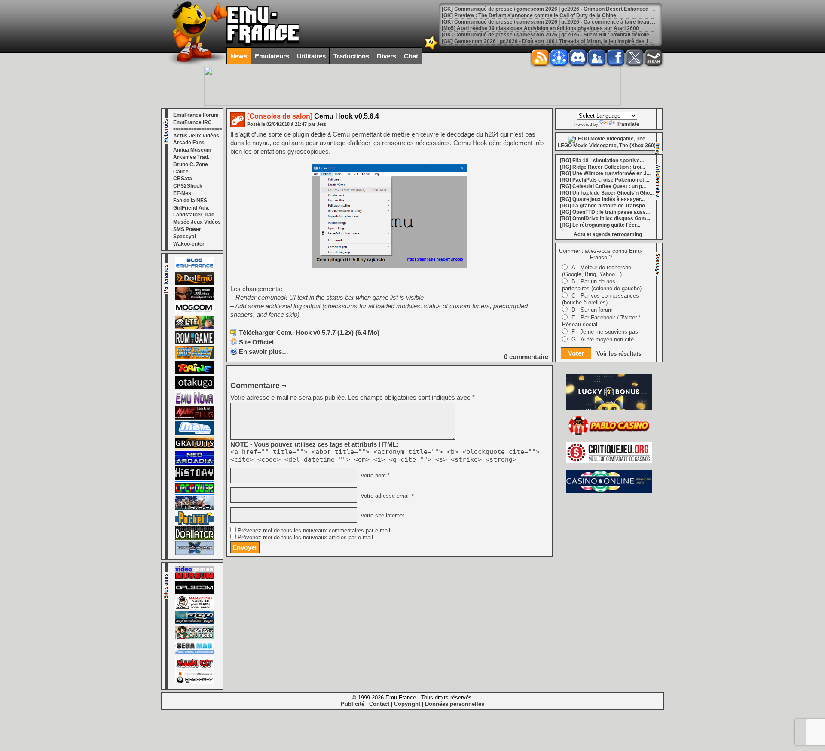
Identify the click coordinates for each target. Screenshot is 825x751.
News (238, 56)
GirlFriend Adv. (191, 208)
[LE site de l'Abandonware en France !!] (194, 328)
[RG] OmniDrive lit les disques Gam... (605, 219)
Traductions (351, 56)
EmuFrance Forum (196, 115)
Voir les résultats (618, 353)
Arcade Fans (189, 143)
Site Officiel (256, 342)
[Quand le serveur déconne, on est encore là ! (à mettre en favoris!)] (194, 268)
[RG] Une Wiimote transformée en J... (605, 173)
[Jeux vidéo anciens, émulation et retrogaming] (194, 403)
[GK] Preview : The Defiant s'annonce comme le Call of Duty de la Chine (529, 15)
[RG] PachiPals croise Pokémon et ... (604, 180)
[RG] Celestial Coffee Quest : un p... (603, 186)
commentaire (526, 356)
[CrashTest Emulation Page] (194, 638)
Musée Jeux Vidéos (197, 222)
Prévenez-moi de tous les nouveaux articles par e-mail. (306, 538)
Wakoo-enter (189, 244)
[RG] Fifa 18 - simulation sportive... (602, 161)
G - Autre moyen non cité (602, 339)
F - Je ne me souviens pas (604, 331)
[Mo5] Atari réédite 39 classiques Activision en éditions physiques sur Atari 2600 (540, 28)
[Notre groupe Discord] (578, 57)
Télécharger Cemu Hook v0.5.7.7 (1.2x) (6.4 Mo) (309, 332)
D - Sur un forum (592, 310)
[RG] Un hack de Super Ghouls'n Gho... (607, 193)
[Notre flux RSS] (540, 57)
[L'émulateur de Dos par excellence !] (194, 298)
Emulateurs (272, 56)
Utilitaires (311, 56)
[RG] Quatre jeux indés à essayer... (602, 199)
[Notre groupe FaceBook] (597, 57)
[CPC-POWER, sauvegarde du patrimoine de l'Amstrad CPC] (194, 493)
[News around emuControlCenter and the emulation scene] (194, 553)
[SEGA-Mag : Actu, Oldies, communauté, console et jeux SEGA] (194, 653)
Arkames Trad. (191, 157)
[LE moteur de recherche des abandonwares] (194, 448)
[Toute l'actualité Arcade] (194, 463)
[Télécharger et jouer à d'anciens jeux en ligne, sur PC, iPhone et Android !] (194, 283)
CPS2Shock (187, 186)
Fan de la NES (190, 201)
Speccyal (184, 237)
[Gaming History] (194, 478)
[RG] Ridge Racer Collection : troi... (602, 167)
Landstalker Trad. (194, 215)
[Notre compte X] (634, 57)
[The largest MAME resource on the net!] (194, 433)
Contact (379, 704)
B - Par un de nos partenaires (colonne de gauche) (602, 285)
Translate (628, 124)
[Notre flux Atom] (559, 57)
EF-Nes (182, 193)
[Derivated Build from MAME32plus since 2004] (194, 418)
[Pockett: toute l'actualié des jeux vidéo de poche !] (194, 523)
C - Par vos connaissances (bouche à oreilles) (600, 299)
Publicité (352, 704)
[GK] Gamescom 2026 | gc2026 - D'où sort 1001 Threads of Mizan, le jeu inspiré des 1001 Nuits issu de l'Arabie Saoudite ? (590, 41)
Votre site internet (381, 515)
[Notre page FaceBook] (615, 57)
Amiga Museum (192, 150)
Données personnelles (454, 704)
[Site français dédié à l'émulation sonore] (194, 593)
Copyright (407, 704)
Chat (411, 56)
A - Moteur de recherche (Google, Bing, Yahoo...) (596, 270)
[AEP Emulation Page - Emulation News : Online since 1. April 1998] (194, 623)
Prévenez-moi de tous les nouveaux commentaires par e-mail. (315, 531)
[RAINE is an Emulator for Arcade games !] (194, 373)
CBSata (182, 179)
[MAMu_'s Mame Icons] (194, 608)
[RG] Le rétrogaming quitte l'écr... (600, 225)
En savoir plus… (263, 351)
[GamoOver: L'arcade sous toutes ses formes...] (194, 683)
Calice (181, 172)
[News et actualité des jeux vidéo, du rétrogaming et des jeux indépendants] (194, 343)
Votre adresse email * (386, 496)
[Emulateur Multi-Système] (194, 538)
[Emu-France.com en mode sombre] (431, 49)
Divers (386, 56)
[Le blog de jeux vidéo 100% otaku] (194, 388)
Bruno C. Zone (190, 164)
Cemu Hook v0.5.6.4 (313, 116)
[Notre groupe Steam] (653, 57)
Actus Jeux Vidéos (196, 136)
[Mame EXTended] (194, 668)
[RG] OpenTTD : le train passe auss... (605, 212)
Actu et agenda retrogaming (608, 234)
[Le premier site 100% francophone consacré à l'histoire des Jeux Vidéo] (194, 358)
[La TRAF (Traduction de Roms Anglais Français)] (194, 508)
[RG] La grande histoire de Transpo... (604, 206)
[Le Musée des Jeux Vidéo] (194, 578)
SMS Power (187, 229)
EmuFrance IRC (192, 122)
